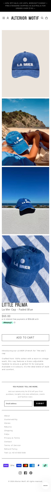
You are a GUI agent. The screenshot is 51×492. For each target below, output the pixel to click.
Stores (7, 423)
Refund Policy (11, 449)
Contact (8, 441)
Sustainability (10, 419)
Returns (8, 427)
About (7, 416)
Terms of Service (12, 445)
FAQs (6, 434)
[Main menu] (3, 18)
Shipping (8, 430)
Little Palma (15, 305)
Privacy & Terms (12, 438)
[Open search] (42, 18)
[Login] (7, 18)
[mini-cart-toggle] (46, 18)
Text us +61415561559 (15, 453)
